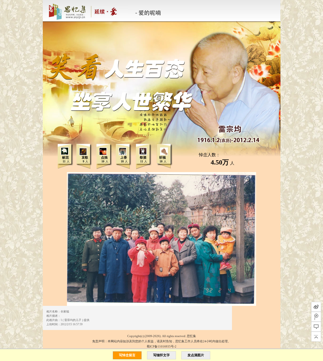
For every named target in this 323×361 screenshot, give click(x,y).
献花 (65, 157)
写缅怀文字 (161, 355)
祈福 (162, 157)
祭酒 (143, 157)
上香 (123, 157)
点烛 (104, 157)
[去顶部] (316, 337)
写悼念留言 (127, 355)
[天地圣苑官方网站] (43, 10)
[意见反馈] (316, 327)
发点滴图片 (196, 355)
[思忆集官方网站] (86, 10)
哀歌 (85, 157)
